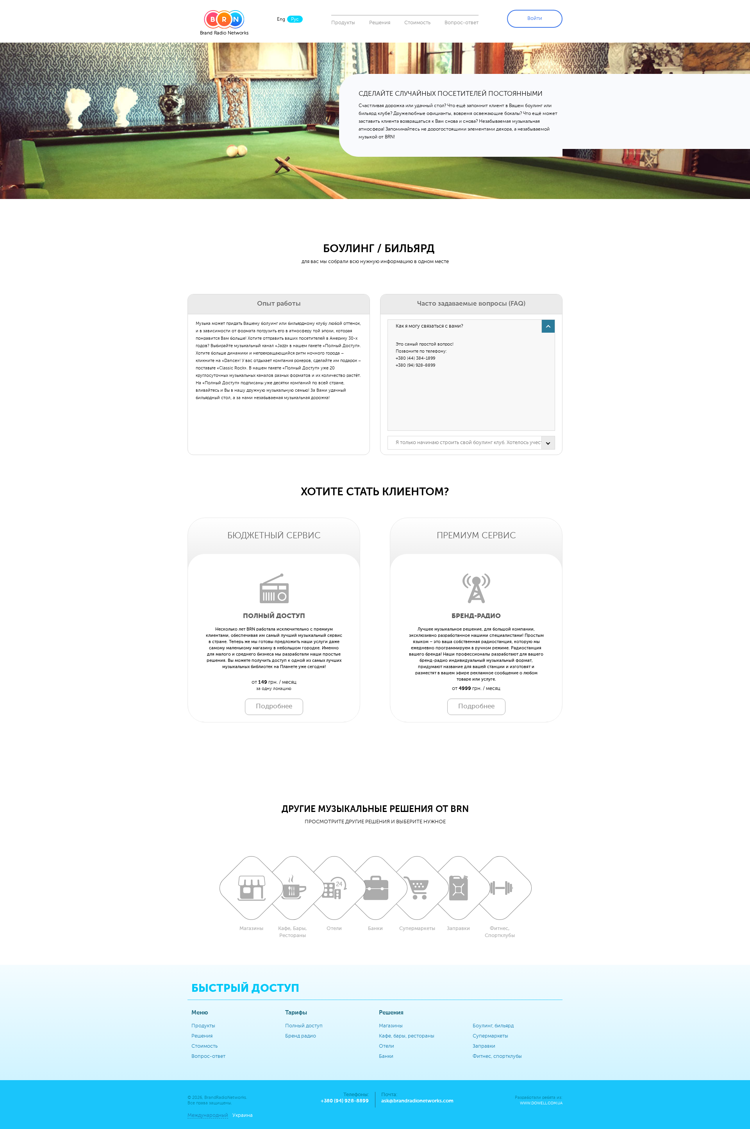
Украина (242, 1115)
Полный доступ (304, 1026)
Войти (534, 18)
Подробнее (274, 706)
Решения (379, 22)
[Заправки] (458, 888)
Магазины (391, 1026)
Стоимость (417, 22)
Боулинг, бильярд (493, 1026)
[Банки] (375, 888)
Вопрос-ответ (462, 22)
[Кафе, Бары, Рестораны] (292, 888)
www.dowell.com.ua (541, 1103)
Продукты (343, 22)
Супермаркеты (490, 1036)
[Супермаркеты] (417, 888)
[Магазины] (251, 888)
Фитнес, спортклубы (497, 1056)
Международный (208, 1115)
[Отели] (334, 888)
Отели (386, 1046)
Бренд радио (300, 1036)
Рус (295, 19)
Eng (281, 19)
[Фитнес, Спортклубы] (499, 888)
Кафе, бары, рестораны (406, 1036)
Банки (386, 1056)
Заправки (484, 1046)
